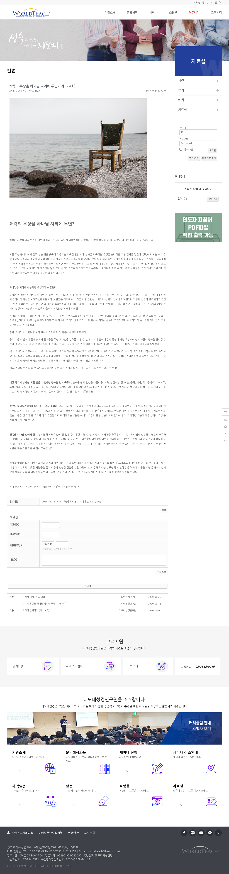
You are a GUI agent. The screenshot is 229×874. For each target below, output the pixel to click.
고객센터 (216, 12)
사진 (181, 80)
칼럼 (181, 90)
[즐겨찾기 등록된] (225, 426)
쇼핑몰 (173, 12)
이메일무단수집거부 (50, 832)
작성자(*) (14, 524)
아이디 (182, 128)
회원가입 (200, 2)
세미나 (153, 12)
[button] (17, 91)
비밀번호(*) (15, 534)
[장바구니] (225, 412)
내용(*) (13, 559)
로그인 (213, 2)
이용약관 (73, 832)
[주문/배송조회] (225, 419)
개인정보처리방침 (22, 832)
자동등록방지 (16, 545)
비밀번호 (183, 139)
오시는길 (89, 832)
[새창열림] (184, 832)
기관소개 (110, 12)
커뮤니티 (194, 12)
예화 (181, 100)
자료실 (182, 110)
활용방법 (132, 12)
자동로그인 (187, 149)
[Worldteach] (201, 848)
